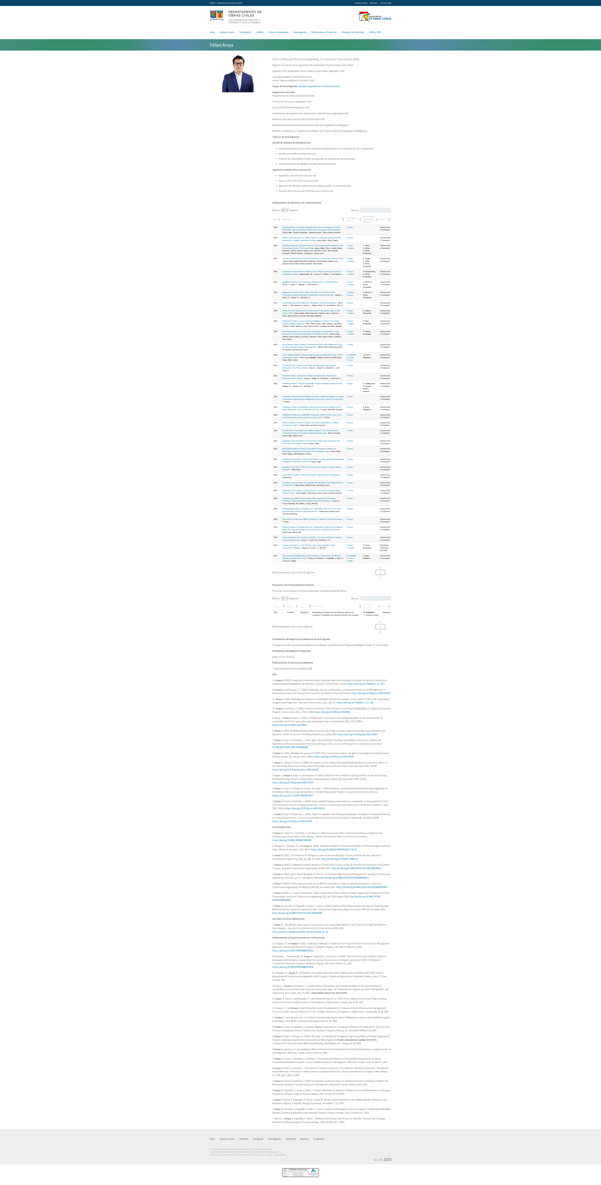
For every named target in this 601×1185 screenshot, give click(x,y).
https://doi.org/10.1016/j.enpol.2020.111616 (293, 782)
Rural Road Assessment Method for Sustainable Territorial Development (309, 303)
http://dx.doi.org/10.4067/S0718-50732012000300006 (297, 912)
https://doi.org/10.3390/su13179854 (289, 724)
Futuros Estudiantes (278, 32)
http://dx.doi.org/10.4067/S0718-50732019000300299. (362, 887)
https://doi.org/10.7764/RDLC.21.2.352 (366, 683)
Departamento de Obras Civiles (229, 3)
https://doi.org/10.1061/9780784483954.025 (292, 950)
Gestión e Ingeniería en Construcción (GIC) (319, 86)
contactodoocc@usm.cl (271, 1152)
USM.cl (212, 3)
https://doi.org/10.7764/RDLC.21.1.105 (355, 702)
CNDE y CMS (375, 32)
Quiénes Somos (227, 32)
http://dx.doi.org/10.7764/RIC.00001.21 (339, 858)
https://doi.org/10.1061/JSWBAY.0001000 (291, 840)
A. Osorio (350, 357)
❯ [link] (380, 577)
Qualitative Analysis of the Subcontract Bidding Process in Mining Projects (310, 282)
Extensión (291, 1138)
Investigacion (299, 32)
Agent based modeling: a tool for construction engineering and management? (311, 475)
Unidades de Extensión (353, 32)
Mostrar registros (285, 210)
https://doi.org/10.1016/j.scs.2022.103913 (370, 693)
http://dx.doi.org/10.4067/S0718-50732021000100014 (356, 868)
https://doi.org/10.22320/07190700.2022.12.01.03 (334, 849)
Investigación (274, 1138)
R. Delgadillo (351, 355)
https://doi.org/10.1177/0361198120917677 (292, 795)
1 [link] (380, 572)
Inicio (212, 32)
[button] (279, 219)
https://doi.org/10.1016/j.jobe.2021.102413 (358, 734)
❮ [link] (380, 567)
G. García (350, 558)
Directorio (374, 3)
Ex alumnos (318, 1138)
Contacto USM (385, 3)
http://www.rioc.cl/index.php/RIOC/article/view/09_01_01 (300, 931)
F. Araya (350, 227)
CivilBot (260, 32)
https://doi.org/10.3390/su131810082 (332, 711)
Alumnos (304, 1138)
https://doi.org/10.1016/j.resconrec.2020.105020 (295, 769)
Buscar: (355, 210)
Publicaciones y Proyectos (324, 32)
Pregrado (243, 1138)
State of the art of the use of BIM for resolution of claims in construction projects (312, 519)
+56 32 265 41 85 (254, 1152)
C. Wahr (350, 561)
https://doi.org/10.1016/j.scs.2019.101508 (291, 821)
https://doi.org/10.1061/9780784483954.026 (292, 967)
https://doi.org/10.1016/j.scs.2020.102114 (304, 808)
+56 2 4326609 (279, 1155)
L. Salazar (350, 248)
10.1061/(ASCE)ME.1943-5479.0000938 (290, 747)
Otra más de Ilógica (382, 1159)
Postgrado (258, 1138)
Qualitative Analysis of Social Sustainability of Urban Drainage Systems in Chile (312, 383)
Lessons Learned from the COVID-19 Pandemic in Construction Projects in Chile (312, 258)
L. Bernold (350, 548)
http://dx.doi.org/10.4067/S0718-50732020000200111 (344, 877)
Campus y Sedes (360, 3)
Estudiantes (245, 32)
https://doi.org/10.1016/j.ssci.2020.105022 (334, 756)
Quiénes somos (227, 1138)
